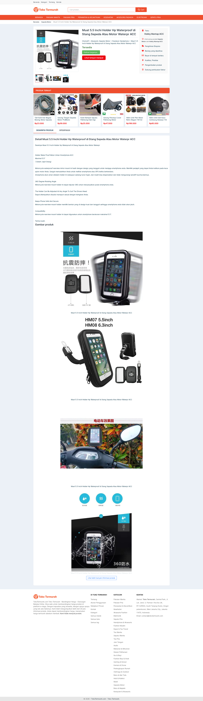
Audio (116, 645)
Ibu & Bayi (117, 655)
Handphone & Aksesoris (123, 622)
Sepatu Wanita (119, 636)
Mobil (116, 682)
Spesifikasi (64, 130)
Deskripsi (44, 130)
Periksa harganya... (91, 52)
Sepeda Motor (46, 22)
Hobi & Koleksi (119, 678)
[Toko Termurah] (45, 596)
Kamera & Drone (120, 665)
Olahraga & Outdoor (121, 672)
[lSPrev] (38, 50)
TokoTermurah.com (98, 699)
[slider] (39, 78)
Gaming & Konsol (120, 662)
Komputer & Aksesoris (122, 692)
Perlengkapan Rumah (122, 668)
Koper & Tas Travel (121, 629)
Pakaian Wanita (53, 17)
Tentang (52, 2)
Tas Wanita (118, 632)
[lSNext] (75, 50)
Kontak (58, 2)
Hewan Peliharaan (120, 652)
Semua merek (96, 616)
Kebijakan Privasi (97, 606)
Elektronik (142, 17)
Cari (142, 9)
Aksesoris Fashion (125, 17)
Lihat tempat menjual (93, 58)
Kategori (44, 2)
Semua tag (95, 622)
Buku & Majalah (119, 688)
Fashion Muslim (119, 626)
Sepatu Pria (155, 17)
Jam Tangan (118, 642)
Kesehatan (108, 17)
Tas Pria (117, 639)
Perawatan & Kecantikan (89, 17)
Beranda (36, 2)
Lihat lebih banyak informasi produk (101, 578)
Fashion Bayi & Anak (121, 659)
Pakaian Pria (68, 17)
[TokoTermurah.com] (45, 10)
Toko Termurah (113, 699)
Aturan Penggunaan (98, 603)
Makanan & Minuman (122, 649)
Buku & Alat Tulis (120, 675)
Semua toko (95, 619)
